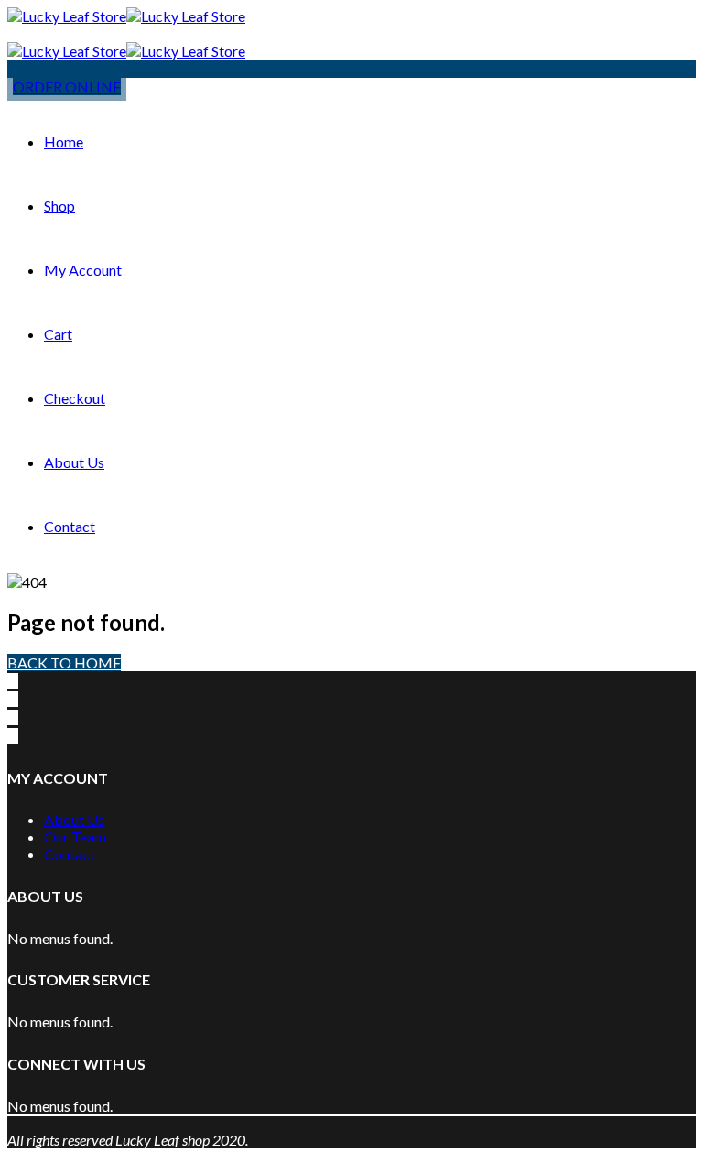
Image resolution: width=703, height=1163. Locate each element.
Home (63, 141)
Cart (58, 333)
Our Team (75, 836)
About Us (74, 462)
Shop (59, 205)
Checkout (74, 398)
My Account (83, 269)
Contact (69, 526)
